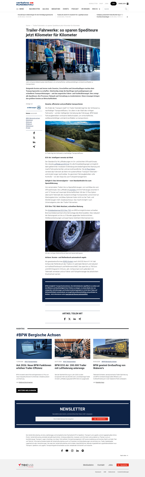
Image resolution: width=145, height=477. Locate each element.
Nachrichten (34, 9)
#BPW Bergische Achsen (38, 335)
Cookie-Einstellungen (123, 472)
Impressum (98, 472)
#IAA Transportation (31, 361)
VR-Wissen (85, 9)
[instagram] (72, 450)
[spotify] (83, 450)
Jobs (106, 3)
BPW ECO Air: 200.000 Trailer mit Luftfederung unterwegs (70, 367)
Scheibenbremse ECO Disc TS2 (59, 210)
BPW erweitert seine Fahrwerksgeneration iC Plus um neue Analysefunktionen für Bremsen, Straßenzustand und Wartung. (32, 377)
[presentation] (127, 17)
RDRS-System (68, 261)
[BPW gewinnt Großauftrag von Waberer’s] (111, 349)
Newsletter (93, 3)
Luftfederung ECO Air (61, 164)
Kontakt (101, 465)
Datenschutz (111, 472)
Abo (113, 3)
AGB (105, 472)
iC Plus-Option (90, 169)
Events (66, 9)
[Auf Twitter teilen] (34, 137)
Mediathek (56, 9)
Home (28, 25)
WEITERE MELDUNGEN (27, 390)
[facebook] (62, 450)
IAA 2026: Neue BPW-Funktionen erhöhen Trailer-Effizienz (33, 367)
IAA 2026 (46, 9)
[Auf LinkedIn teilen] (34, 142)
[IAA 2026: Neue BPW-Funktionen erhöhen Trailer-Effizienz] (34, 349)
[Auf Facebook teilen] (34, 133)
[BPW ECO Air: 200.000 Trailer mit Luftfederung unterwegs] (72, 349)
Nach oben (123, 455)
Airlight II (73, 190)
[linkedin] (77, 450)
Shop (101, 3)
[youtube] (67, 450)
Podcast (75, 9)
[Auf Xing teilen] (34, 146)
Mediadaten (88, 465)
